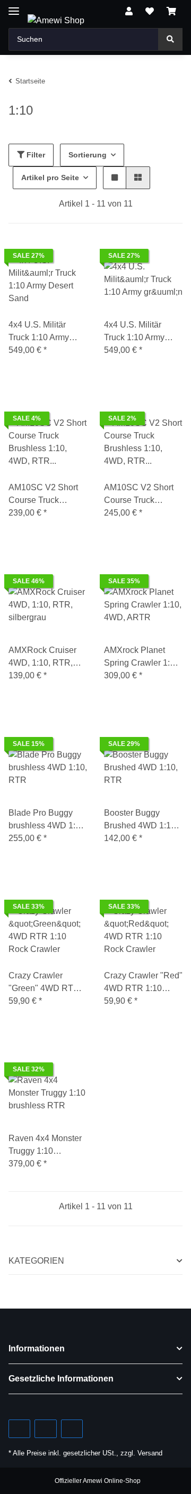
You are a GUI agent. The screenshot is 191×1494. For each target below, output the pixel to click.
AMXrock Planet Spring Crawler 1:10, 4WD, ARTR (142, 657)
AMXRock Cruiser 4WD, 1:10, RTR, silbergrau (42, 657)
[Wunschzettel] (149, 11)
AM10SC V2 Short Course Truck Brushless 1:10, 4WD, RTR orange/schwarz (43, 495)
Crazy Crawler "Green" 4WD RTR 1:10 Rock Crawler (44, 983)
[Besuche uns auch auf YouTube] (45, 1429)
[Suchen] (170, 39)
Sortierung (87, 155)
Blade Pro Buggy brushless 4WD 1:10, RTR (47, 820)
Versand (149, 1453)
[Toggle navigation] (13, 6)
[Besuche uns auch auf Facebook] (19, 1429)
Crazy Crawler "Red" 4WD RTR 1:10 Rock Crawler (143, 983)
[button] (129, 11)
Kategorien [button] (36, 1260)
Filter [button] (34, 155)
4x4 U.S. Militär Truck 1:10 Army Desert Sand (38, 332)
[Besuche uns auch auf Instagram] (72, 1429)
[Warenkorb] (171, 11)
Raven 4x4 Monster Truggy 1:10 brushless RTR (45, 1145)
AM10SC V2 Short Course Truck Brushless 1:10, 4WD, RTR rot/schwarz (138, 495)
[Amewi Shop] (56, 21)
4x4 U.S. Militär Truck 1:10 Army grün (134, 332)
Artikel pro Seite (50, 177)
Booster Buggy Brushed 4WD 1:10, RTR (141, 820)
